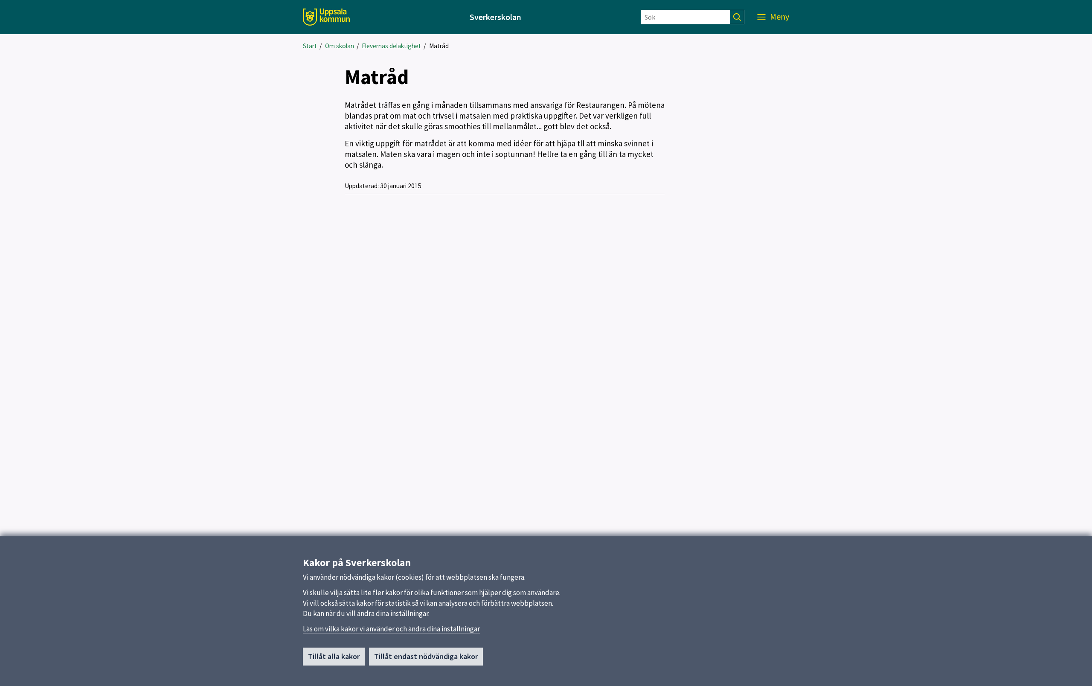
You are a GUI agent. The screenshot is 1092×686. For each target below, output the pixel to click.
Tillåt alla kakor (334, 656)
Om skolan (339, 46)
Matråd (439, 46)
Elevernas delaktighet (391, 46)
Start (310, 46)
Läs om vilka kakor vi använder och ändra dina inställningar (391, 629)
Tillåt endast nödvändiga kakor (426, 656)
